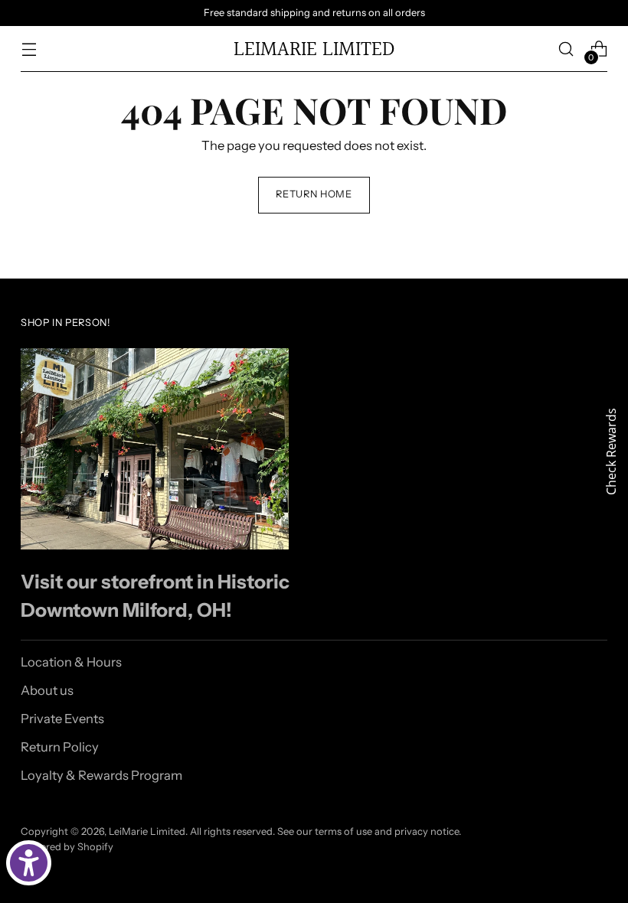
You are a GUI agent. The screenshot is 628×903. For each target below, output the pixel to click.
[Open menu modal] (28, 49)
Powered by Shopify (67, 846)
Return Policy (60, 747)
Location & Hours (71, 662)
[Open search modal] (566, 49)
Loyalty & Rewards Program (101, 775)
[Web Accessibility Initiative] (28, 863)
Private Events (62, 718)
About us (47, 690)
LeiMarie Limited (147, 831)
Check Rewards (611, 451)
